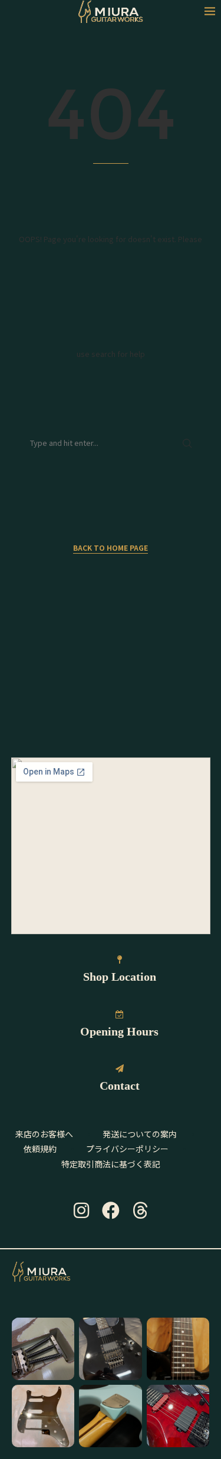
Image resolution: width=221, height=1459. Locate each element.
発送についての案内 (140, 1134)
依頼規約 (40, 1148)
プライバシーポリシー (127, 1148)
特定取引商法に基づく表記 (110, 1164)
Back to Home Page (110, 547)
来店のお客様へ (44, 1134)
